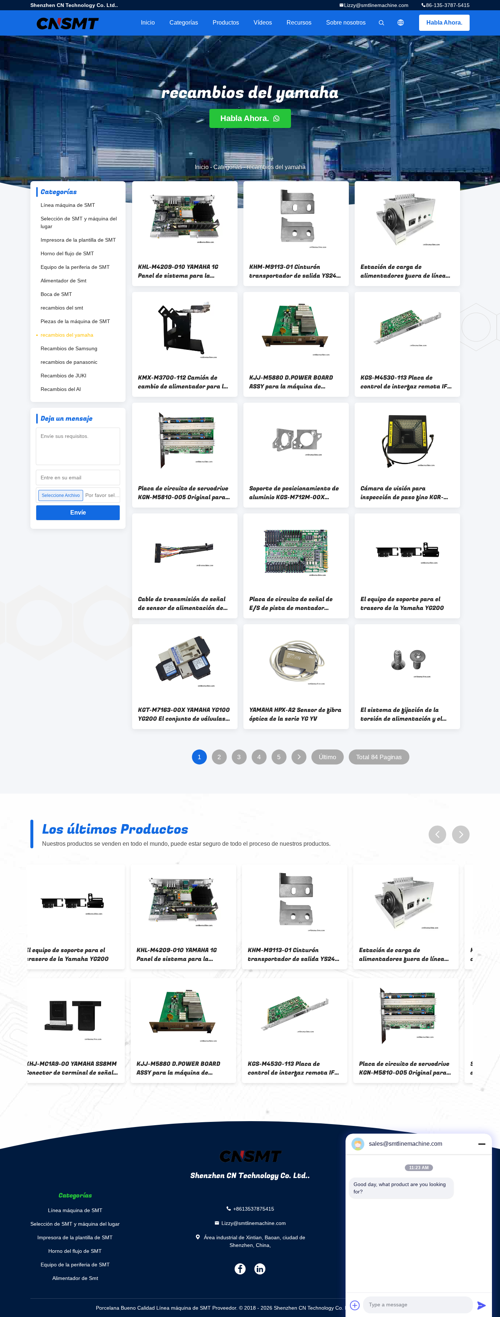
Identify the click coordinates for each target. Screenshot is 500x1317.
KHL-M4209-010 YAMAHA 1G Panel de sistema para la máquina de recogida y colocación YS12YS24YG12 (178, 271)
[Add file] (355, 1305)
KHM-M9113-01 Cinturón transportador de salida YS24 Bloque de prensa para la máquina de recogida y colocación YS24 (292, 271)
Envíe (78, 512)
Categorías (183, 22)
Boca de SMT (56, 294)
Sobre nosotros (346, 22)
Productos (226, 22)
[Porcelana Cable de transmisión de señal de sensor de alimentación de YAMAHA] (185, 551)
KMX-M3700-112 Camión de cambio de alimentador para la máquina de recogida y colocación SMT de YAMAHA (182, 382)
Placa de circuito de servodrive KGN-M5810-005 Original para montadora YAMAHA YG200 (183, 493)
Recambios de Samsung (69, 348)
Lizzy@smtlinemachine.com (376, 5)
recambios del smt (62, 308)
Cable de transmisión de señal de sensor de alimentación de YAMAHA (181, 603)
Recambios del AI (61, 389)
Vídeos (263, 22)
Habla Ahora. (444, 22)
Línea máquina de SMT (68, 205)
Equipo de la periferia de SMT (75, 267)
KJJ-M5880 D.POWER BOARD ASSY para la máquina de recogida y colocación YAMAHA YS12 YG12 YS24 (292, 382)
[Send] (482, 1305)
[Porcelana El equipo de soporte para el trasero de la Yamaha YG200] (407, 551)
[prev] (437, 835)
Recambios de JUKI (63, 375)
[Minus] (481, 1143)
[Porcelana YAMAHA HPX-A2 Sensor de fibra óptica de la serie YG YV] (296, 662)
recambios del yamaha (67, 335)
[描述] (401, 22)
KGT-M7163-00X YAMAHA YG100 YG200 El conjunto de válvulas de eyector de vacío (184, 714)
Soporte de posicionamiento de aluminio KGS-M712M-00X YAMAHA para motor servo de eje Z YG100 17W (296, 493)
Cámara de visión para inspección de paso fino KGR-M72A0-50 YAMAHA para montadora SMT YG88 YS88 (402, 493)
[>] (298, 757)
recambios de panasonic (69, 362)
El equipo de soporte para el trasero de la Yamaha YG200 (402, 603)
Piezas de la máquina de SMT (75, 321)
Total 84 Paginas (379, 757)
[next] (461, 835)
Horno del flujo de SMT (67, 253)
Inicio (148, 22)
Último (327, 757)
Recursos (299, 22)
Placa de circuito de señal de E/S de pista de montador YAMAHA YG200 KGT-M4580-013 (295, 603)
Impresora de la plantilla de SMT (78, 240)
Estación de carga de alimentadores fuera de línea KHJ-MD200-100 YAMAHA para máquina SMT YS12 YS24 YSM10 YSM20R (406, 271)
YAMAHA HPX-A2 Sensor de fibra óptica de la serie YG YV (295, 714)
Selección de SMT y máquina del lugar (79, 222)
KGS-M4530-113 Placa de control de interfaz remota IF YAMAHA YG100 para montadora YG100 (407, 382)
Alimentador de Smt (63, 280)
